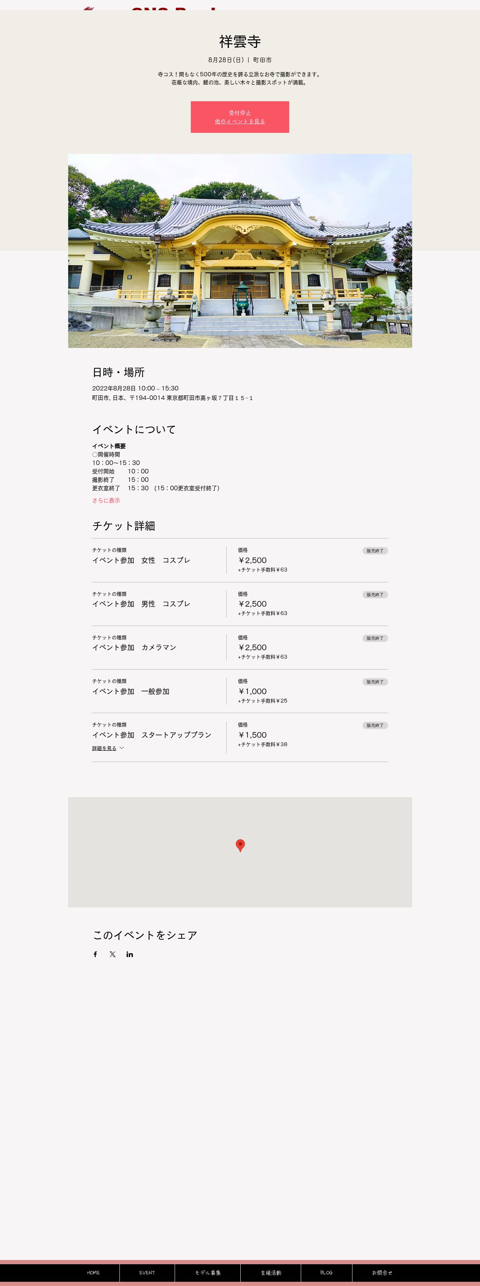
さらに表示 (106, 500)
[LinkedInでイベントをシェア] (130, 954)
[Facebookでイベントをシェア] (95, 954)
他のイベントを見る (240, 121)
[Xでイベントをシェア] (112, 954)
